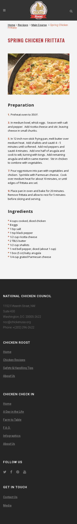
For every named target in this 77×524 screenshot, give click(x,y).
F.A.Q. (7, 427)
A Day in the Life (13, 411)
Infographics (12, 435)
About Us (9, 376)
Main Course (39, 25)
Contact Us (10, 497)
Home (11, 25)
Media (7, 505)
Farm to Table (12, 419)
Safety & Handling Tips (18, 368)
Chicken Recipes (14, 360)
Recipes (23, 25)
